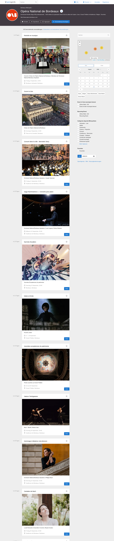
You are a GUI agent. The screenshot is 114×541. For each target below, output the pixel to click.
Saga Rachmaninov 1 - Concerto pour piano (38, 192)
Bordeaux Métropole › (26, 7)
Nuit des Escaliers (30, 242)
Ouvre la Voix (28, 91)
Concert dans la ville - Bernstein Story (36, 141)
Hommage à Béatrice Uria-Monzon (35, 441)
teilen (66, 84)
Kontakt (26, 21)
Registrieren (106, 2)
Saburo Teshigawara (31, 396)
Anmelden (97, 2)
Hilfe (77, 2)
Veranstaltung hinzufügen (61, 21)
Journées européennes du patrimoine (36, 346)
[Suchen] (36, 2)
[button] (86, 52)
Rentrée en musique (31, 35)
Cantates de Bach (30, 491)
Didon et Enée (29, 296)
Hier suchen (94, 58)
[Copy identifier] (94, 156)
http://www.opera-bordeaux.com (29, 17)
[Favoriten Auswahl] (66, 35)
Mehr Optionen (83, 144)
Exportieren (36, 21)
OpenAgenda (80, 161)
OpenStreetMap (100, 60)
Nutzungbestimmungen (95, 161)
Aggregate (47, 21)
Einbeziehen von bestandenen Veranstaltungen (55, 29)
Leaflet (93, 60)
